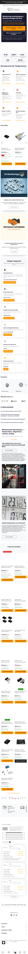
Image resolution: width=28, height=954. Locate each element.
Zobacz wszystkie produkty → (14, 793)
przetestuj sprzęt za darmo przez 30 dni (14, 38)
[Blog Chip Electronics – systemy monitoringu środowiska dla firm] (16, 915)
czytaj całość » (9, 450)
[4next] (23, 401)
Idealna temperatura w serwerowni (13, 523)
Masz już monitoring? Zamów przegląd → (14, 33)
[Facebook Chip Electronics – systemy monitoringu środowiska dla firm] (14, 915)
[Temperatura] (7, 385)
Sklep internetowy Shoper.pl (7, 940)
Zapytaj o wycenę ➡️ (17, 2)
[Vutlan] (4, 401)
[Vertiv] (14, 401)
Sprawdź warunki (8, 351)
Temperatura (5, 391)
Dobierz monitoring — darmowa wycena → (14, 28)
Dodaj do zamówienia (9, 318)
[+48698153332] (4, 943)
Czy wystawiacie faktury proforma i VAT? (11, 411)
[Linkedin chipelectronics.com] (11, 915)
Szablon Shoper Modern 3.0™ (20, 940)
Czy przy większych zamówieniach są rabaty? (12, 422)
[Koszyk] (15, 952)
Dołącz (5, 369)
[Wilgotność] (21, 385)
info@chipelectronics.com (19, 5)
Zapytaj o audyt (7, 334)
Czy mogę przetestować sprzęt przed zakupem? (13, 419)
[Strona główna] (14, 10)
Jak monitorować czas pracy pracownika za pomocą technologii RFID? (13, 445)
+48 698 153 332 (8, 5)
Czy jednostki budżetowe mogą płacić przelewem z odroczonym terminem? (10, 415)
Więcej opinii (14, 896)
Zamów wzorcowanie (8, 300)
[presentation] (2, 143)
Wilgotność (18, 391)
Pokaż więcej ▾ (14, 439)
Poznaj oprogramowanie (9, 282)
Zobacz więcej (14, 207)
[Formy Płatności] (14, 797)
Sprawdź (14, 251)
